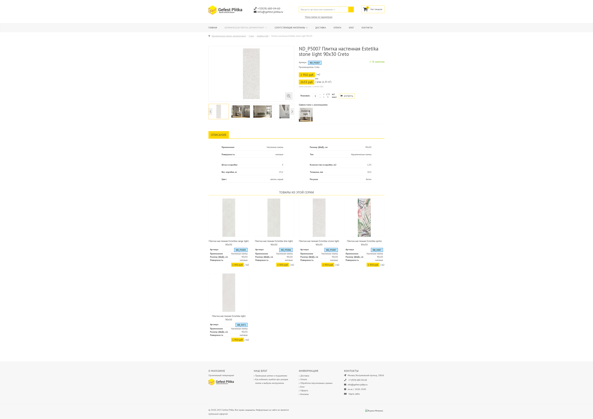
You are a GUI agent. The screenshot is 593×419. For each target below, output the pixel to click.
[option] (219, 111)
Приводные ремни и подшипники (271, 375)
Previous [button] (210, 111)
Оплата (337, 27)
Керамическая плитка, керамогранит (245, 27)
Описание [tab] (219, 135)
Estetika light (262, 36)
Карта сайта (354, 393)
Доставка (320, 27)
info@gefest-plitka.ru (270, 12)
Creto (251, 36)
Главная (212, 27)
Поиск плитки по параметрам (318, 17)
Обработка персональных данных (316, 383)
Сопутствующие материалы (290, 27)
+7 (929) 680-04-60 (357, 380)
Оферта (304, 390)
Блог (351, 27)
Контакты (367, 27)
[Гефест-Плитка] (225, 9)
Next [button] (292, 111)
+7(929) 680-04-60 (268, 8)
